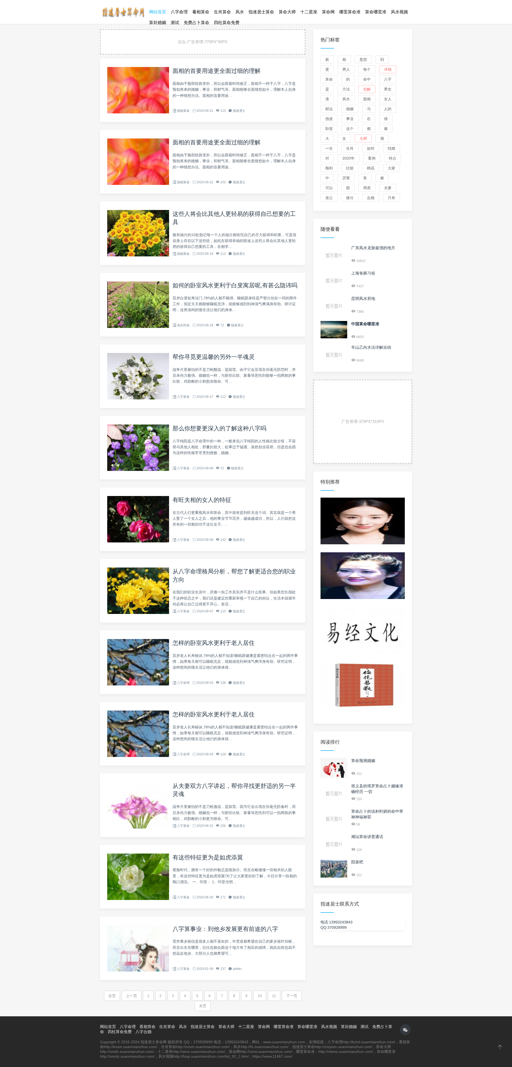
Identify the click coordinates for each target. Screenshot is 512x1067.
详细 (387, 69)
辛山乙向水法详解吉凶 (371, 347)
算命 (329, 79)
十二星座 (308, 12)
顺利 (329, 168)
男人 (346, 69)
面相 (367, 99)
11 (274, 996)
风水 (239, 12)
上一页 (131, 996)
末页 (202, 1006)
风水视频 (399, 12)
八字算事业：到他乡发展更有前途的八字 (225, 929)
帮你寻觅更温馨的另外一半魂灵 (214, 357)
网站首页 (157, 12)
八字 (387, 79)
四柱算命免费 (226, 22)
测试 (175, 22)
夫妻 (387, 188)
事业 (350, 119)
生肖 (350, 148)
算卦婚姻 (157, 22)
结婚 (391, 148)
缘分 (350, 198)
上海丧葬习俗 (363, 273)
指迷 (329, 119)
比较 (350, 168)
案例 (371, 158)
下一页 (291, 996)
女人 (387, 99)
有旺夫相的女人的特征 (202, 500)
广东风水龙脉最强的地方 (373, 247)
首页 (112, 996)
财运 (329, 109)
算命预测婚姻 (363, 760)
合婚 (370, 198)
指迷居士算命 (261, 12)
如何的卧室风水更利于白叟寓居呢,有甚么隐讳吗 (235, 285)
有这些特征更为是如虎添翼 (208, 857)
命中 (367, 79)
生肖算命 (222, 12)
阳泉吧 (357, 862)
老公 (329, 198)
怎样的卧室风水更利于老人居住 (214, 643)
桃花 (370, 168)
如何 (370, 148)
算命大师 (287, 12)
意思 (363, 59)
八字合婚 (143, 1031)
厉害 (346, 178)
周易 (367, 188)
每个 (367, 69)
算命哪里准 (375, 12)
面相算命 (183, 111)
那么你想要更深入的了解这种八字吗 (219, 428)
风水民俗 (183, 325)
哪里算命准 (350, 12)
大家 (391, 168)
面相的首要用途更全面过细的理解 (217, 71)
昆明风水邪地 (363, 298)
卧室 (329, 128)
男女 (387, 89)
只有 (391, 198)
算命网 (328, 12)
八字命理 (179, 12)
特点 (392, 158)
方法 (346, 89)
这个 (350, 128)
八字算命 (183, 397)
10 (260, 996)
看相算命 (200, 12)
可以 (329, 188)
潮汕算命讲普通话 (367, 836)
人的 (387, 109)
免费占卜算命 (196, 22)
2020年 (348, 158)
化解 (367, 89)
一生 (329, 148)
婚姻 (350, 109)
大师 (363, 138)
